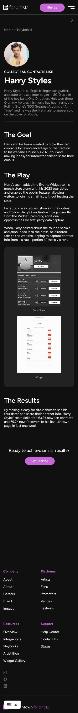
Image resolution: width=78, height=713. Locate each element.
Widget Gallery (14, 661)
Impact (8, 608)
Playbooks (10, 646)
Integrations (12, 639)
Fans (44, 587)
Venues (46, 601)
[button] (72, 20)
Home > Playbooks (18, 30)
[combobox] (12, 705)
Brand (7, 601)
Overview (10, 632)
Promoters (48, 594)
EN (15, 705)
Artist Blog (11, 653)
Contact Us (49, 639)
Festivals (47, 608)
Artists (45, 579)
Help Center (50, 632)
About (7, 579)
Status (45, 646)
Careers (9, 594)
